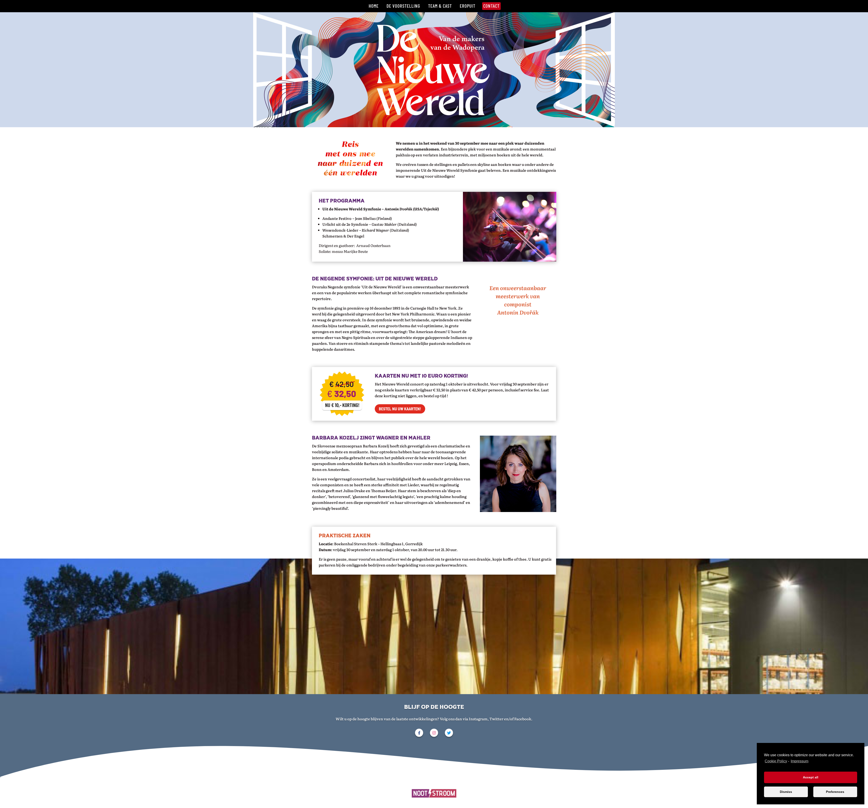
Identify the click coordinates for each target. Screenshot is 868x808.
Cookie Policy (776, 761)
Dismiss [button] (786, 792)
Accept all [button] (810, 777)
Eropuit (467, 6)
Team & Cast (440, 6)
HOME (374, 6)
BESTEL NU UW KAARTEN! (400, 408)
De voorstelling (403, 6)
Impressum (799, 761)
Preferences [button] (835, 792)
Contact (491, 6)
